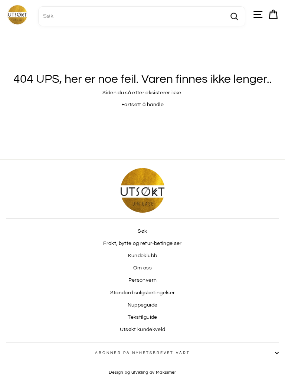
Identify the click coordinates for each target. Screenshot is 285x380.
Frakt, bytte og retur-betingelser (142, 243)
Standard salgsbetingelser (142, 292)
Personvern (142, 280)
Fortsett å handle (142, 104)
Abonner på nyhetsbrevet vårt (142, 353)
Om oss (142, 268)
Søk (142, 231)
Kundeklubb (142, 255)
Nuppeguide (142, 305)
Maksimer (166, 372)
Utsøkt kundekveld (143, 329)
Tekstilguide (142, 317)
